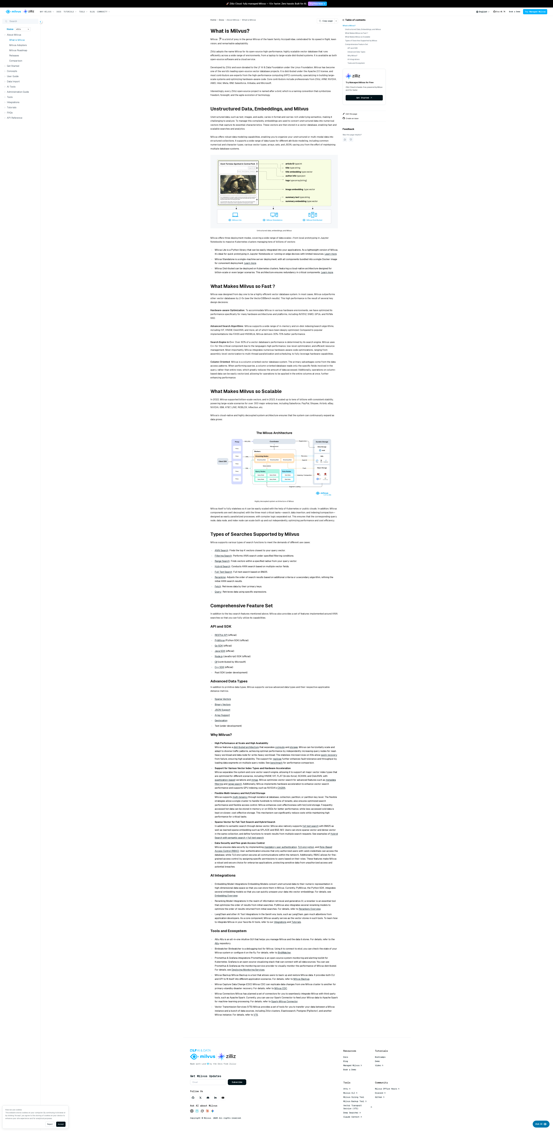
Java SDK (220, 651)
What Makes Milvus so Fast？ (356, 33)
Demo (377, 1061)
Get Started (362, 97)
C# (216, 661)
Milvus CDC (280, 988)
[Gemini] (212, 1111)
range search (235, 783)
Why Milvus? (352, 56)
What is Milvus (17, 40)
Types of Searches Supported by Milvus (361, 41)
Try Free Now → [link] (317, 3)
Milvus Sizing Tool (353, 1097)
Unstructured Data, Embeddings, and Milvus (363, 29)
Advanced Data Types (356, 52)
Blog (92, 11)
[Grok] (202, 1111)
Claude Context (351, 1117)
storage (294, 747)
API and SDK (352, 48)
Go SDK (219, 645)
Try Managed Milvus (535, 11)
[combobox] (483, 11)
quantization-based (225, 779)
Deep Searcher (350, 1112)
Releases (14, 55)
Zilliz (232, 1064)
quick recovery (329, 754)
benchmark (276, 762)
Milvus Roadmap (18, 50)
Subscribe (237, 1082)
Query (218, 591)
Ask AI (538, 1124)
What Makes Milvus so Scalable (357, 37)
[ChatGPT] (192, 1111)
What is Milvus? (349, 26)
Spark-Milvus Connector (284, 1001)
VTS (256, 1014)
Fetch (218, 586)
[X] (200, 1098)
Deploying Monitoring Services (248, 969)
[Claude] (207, 1111)
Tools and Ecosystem (356, 63)
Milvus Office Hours (386, 1088)
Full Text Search (223, 571)
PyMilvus (220, 640)
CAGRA (281, 787)
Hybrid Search (222, 566)
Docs (59, 11)
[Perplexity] (197, 1111)
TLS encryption (306, 847)
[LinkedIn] (215, 1098)
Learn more (331, 253)
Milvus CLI (349, 1093)
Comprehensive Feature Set (356, 44)
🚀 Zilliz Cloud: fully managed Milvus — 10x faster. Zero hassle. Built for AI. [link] (266, 3)
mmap (254, 779)
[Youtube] (223, 1098)
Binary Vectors (223, 704)
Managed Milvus (351, 1065)
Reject (50, 1124)
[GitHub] (193, 1098)
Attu (217, 943)
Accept (61, 1124)
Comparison (15, 60)
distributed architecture (246, 747)
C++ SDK (219, 667)
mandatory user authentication (280, 847)
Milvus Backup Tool (353, 1101)
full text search (311, 826)
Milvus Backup (301, 979)
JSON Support (222, 709)
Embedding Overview (226, 895)
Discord (379, 1093)
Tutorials (296, 922)
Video (378, 1065)
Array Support (222, 715)
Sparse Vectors (223, 699)
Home (10, 29)
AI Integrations (353, 59)
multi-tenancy (240, 797)
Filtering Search (223, 555)
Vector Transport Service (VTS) (352, 1107)
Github (378, 1097)
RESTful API (221, 635)
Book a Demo (514, 12)
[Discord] (208, 1098)
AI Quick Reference (353, 1073)
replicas (277, 758)
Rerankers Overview (310, 908)
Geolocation (221, 720)
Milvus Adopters (18, 45)
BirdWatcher (284, 952)
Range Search (222, 561)
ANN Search (221, 550)
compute (280, 747)
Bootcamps (380, 1057)
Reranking (220, 577)
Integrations (280, 922)
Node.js (219, 656)
